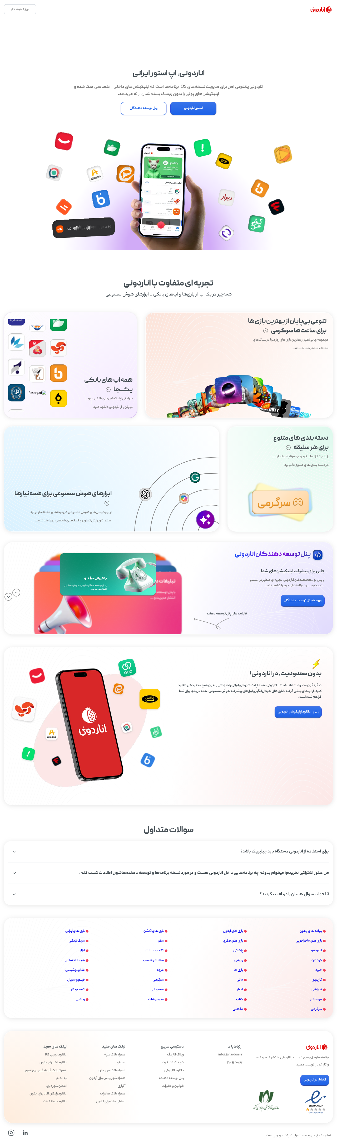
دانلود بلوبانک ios (55, 1102)
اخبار (240, 989)
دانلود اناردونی (174, 1071)
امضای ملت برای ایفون (110, 1102)
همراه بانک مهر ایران (111, 1071)
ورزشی (238, 960)
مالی (240, 980)
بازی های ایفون (233, 931)
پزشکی (238, 950)
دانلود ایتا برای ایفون (53, 1063)
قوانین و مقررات (173, 1086)
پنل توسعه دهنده (171, 1078)
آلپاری (121, 1086)
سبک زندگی (77, 941)
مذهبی (238, 1009)
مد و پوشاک (156, 999)
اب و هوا (316, 950)
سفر (161, 941)
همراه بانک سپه (114, 1055)
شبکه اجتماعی (75, 960)
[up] (16, 593)
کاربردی (317, 980)
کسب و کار (78, 989)
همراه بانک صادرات (112, 1094)
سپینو (121, 1063)
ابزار (82, 950)
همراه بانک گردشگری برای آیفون (45, 1071)
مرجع (160, 970)
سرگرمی (158, 980)
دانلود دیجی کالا (56, 1055)
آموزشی (316, 989)
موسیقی (316, 999)
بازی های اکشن (153, 931)
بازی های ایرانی (75, 931)
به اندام (61, 1078)
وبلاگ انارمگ (175, 1055)
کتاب (239, 999)
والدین (80, 999)
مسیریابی (157, 989)
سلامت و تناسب (153, 960)
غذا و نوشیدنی (75, 970)
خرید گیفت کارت (173, 1063)
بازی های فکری (233, 941)
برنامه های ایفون (311, 931)
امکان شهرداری (56, 1086)
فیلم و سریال (76, 980)
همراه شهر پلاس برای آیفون (107, 1078)
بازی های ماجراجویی (309, 941)
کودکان (316, 960)
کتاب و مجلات (155, 950)
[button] (168, 851)
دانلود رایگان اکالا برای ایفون (48, 1094)
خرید (318, 970)
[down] (8, 597)
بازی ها (238, 970)
